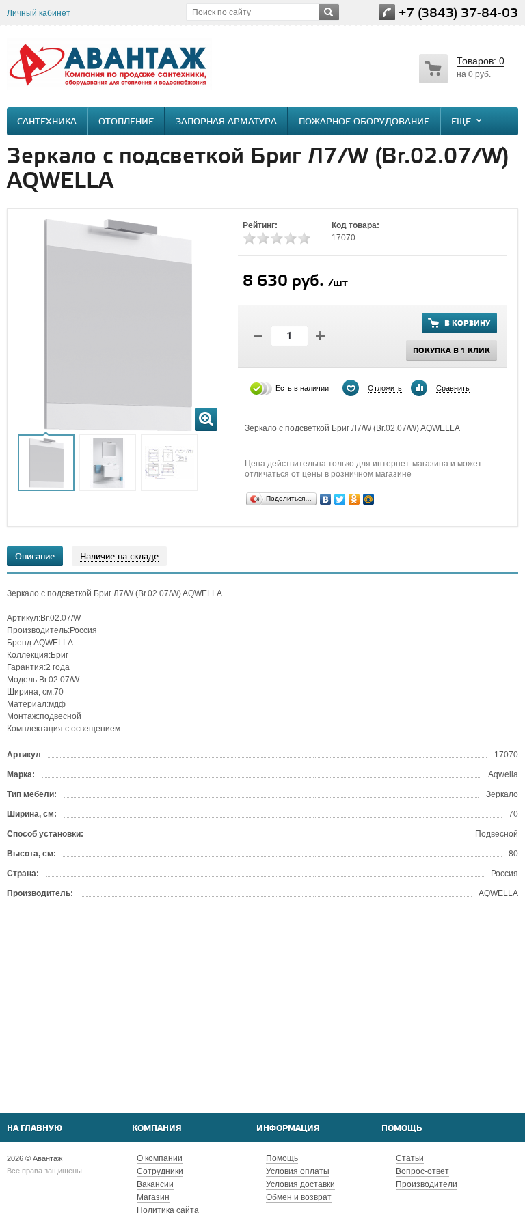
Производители (426, 1184)
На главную (34, 1128)
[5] (304, 238)
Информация (288, 1128)
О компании (160, 1158)
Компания (157, 1128)
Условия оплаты (297, 1171)
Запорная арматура (226, 122)
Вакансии (155, 1184)
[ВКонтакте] (326, 499)
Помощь (401, 1128)
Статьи (410, 1158)
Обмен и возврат (299, 1197)
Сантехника (47, 122)
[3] (277, 238)
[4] (290, 238)
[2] (263, 238)
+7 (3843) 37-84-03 (458, 13)
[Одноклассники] (354, 499)
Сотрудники (160, 1171)
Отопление (126, 122)
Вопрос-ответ (422, 1171)
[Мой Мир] (369, 499)
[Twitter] (340, 499)
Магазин (153, 1197)
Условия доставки (300, 1184)
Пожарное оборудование (364, 122)
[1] (249, 238)
